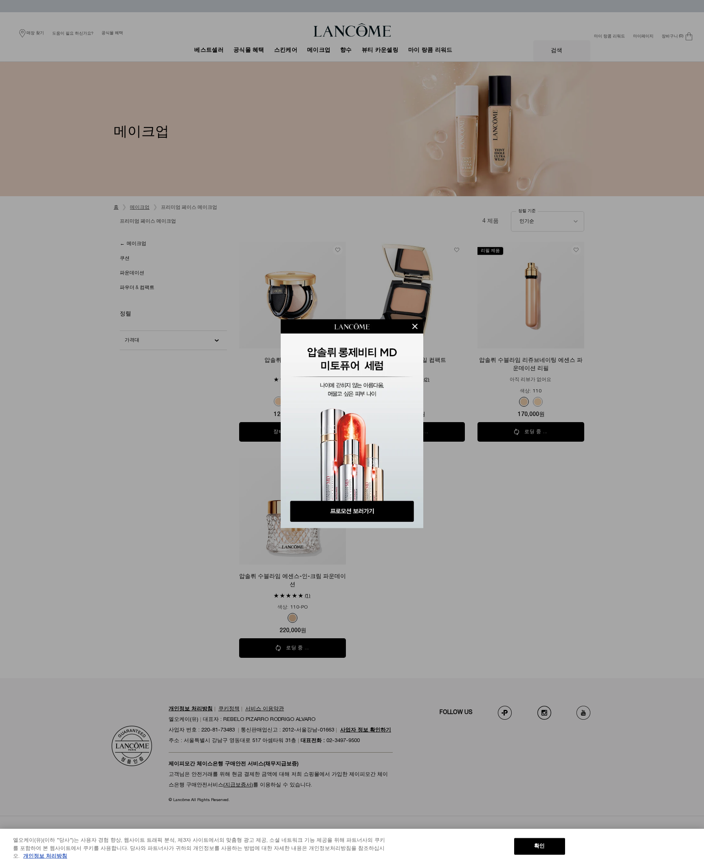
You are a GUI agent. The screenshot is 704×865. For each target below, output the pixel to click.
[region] (352, 847)
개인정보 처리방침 (45, 856)
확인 (539, 845)
